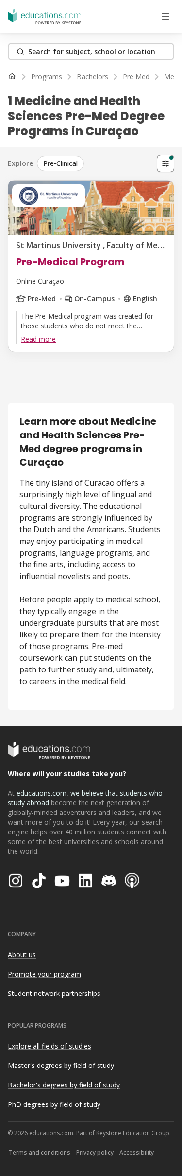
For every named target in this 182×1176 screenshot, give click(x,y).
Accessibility (136, 1152)
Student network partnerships (54, 993)
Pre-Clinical (60, 163)
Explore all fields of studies (49, 1045)
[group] (95, 163)
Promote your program (44, 973)
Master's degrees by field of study (61, 1065)
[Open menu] (165, 16)
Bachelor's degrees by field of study (64, 1084)
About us (22, 954)
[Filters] (165, 163)
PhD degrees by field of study (54, 1104)
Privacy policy (95, 1152)
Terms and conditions (39, 1152)
